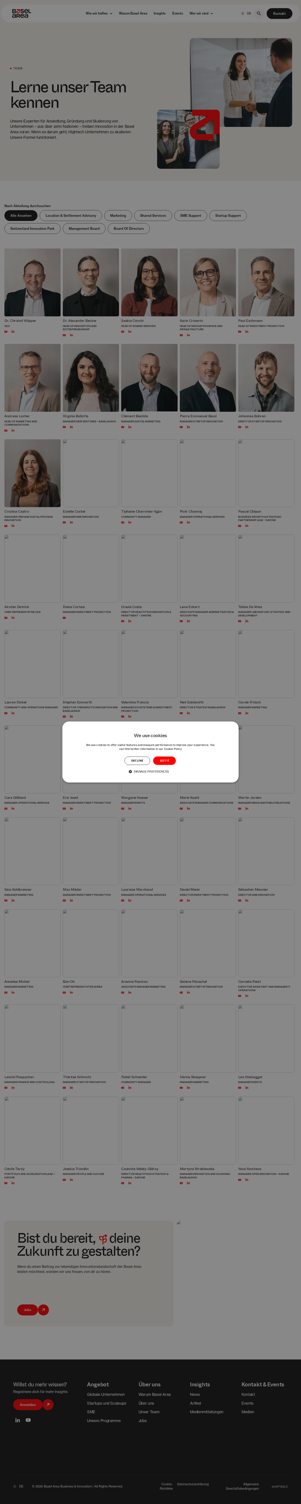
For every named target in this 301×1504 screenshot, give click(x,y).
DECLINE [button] (137, 760)
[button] (150, 771)
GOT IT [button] (164, 760)
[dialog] (150, 752)
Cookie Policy (173, 749)
